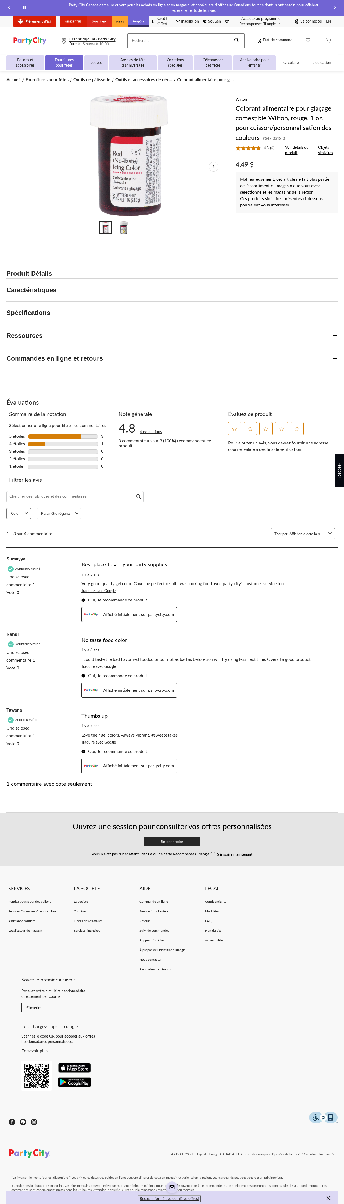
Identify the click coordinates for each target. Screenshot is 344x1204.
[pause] (24, 8)
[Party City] (138, 21)
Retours (144, 921)
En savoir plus (35, 1051)
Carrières (80, 911)
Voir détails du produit (297, 150)
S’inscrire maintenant (234, 854)
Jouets (96, 63)
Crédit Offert (162, 21)
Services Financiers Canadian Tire (32, 911)
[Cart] (328, 41)
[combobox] (308, 534)
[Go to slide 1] (105, 227)
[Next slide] (335, 8)
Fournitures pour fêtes (64, 62)
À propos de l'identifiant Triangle (162, 950)
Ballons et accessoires (25, 62)
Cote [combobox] (14, 514)
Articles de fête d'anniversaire (132, 62)
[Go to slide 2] (123, 227)
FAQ (208, 921)
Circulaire (291, 63)
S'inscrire (34, 1008)
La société (81, 901)
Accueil (13, 80)
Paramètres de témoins (155, 969)
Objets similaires (325, 150)
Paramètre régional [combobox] (55, 514)
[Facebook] (12, 1122)
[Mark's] (120, 21)
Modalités (212, 911)
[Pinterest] (23, 1122)
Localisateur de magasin (25, 930)
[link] (257, 148)
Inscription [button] (190, 21)
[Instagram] (34, 1122)
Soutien (214, 21)
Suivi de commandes (154, 930)
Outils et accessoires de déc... (143, 80)
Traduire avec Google (98, 591)
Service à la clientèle (153, 911)
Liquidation (322, 63)
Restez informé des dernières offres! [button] (169, 1199)
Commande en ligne (153, 901)
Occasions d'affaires (88, 921)
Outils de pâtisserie (91, 80)
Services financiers (87, 930)
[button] (237, 41)
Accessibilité (214, 940)
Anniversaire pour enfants (254, 62)
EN (328, 21)
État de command (277, 40)
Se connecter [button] (311, 21)
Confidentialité (215, 901)
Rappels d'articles (151, 940)
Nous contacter (150, 959)
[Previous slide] (9, 8)
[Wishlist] (308, 41)
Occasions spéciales (175, 62)
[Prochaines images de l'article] (213, 167)
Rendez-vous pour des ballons (29, 901)
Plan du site (213, 930)
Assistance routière (21, 921)
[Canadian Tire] (73, 21)
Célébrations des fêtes (213, 62)
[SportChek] (99, 21)
